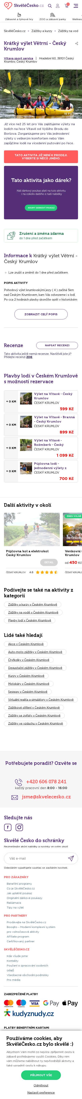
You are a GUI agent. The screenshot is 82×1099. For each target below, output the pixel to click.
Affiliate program (18, 936)
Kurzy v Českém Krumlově (26, 675)
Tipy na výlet (15, 907)
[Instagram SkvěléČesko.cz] (19, 827)
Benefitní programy (19, 883)
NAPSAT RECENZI (57, 345)
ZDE (29, 357)
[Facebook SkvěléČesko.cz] (8, 827)
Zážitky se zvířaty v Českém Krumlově (34, 715)
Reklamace (14, 902)
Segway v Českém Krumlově (27, 691)
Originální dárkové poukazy (24, 898)
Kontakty (13, 960)
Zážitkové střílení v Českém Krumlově (34, 707)
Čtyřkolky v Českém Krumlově (28, 660)
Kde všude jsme (17, 956)
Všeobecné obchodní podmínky (28, 975)
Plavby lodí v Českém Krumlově (29, 620)
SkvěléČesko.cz (14, 31)
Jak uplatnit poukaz (19, 893)
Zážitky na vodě (69, 31)
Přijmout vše (41, 1075)
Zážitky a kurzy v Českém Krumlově (32, 604)
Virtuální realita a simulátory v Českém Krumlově (41, 699)
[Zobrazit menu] (76, 6)
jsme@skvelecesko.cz (46, 797)
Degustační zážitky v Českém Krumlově (35, 667)
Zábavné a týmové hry (19, 19)
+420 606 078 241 (46, 782)
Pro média (13, 979)
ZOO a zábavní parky (52, 19)
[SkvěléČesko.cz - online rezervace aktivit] (24, 5)
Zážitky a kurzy (41, 31)
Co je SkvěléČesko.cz (21, 888)
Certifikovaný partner (20, 941)
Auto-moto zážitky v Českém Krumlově (35, 652)
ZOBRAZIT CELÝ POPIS (41, 314)
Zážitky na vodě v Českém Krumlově (33, 612)
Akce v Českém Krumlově (26, 644)
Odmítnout (41, 1085)
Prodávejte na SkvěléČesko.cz (26, 922)
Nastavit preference (41, 1092)
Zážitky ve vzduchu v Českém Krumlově (35, 723)
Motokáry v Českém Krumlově (28, 683)
